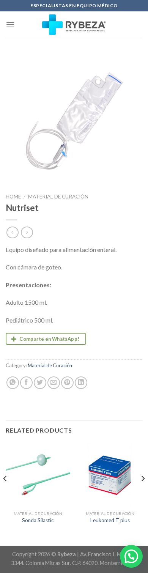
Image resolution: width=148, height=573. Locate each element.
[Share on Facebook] (26, 382)
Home (13, 197)
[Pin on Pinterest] (67, 382)
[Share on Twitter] (40, 382)
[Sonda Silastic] (38, 474)
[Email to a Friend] (53, 382)
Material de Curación (58, 197)
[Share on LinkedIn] (81, 382)
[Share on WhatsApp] (12, 382)
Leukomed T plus (110, 520)
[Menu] (10, 24)
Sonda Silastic (38, 520)
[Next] (142, 493)
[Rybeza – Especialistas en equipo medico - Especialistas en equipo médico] (74, 24)
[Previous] (5, 493)
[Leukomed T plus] (110, 474)
